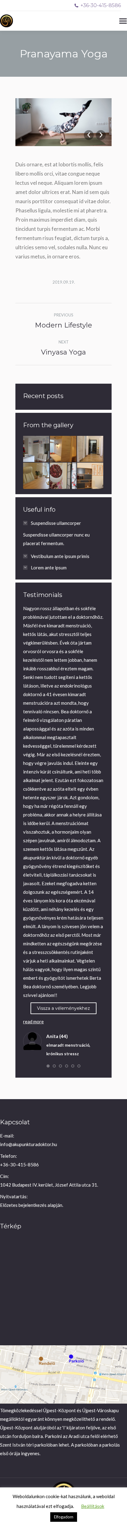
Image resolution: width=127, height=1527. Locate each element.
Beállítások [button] (92, 1506)
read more (33, 1021)
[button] (48, 1066)
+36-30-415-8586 (100, 5)
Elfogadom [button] (63, 1516)
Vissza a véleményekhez (63, 1008)
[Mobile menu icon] (123, 21)
